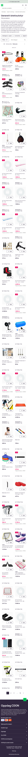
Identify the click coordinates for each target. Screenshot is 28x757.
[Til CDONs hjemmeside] (2, 5)
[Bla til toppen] (24, 699)
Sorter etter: (9, 44)
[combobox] (14, 8)
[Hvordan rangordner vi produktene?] (4, 44)
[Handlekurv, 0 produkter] (22, 5)
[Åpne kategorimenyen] (25, 5)
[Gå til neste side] (23, 693)
